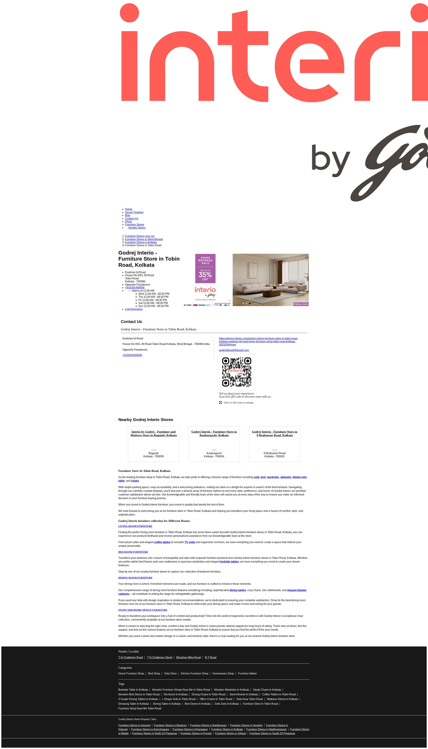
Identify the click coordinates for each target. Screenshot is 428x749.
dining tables (238, 590)
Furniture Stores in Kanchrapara (150, 729)
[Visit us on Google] (208, 742)
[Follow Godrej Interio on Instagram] (214, 742)
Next (312, 446)
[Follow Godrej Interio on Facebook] (203, 742)
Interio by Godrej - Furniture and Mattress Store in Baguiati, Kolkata (154, 433)
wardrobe (273, 477)
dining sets (300, 477)
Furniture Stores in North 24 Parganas (154, 733)
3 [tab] (250, 303)
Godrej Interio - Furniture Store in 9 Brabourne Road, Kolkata (274, 433)
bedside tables (229, 561)
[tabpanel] (246, 280)
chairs (135, 480)
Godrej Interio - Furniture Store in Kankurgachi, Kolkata (214, 433)
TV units (190, 542)
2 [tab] (246, 303)
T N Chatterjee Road (130, 657)
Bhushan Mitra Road (188, 657)
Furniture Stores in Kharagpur (190, 729)
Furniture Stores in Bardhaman (208, 725)
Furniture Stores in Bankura (170, 725)
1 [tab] (243, 303)
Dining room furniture (135, 577)
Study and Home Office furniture (142, 610)
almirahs (285, 477)
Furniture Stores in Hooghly (246, 725)
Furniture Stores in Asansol (134, 725)
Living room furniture (135, 526)
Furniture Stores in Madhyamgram (266, 729)
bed (263, 477)
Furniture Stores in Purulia (196, 733)
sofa (256, 477)
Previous (116, 446)
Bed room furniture (133, 552)
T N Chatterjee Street (159, 657)
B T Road (210, 657)
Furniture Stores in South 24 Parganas (272, 733)
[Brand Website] (224, 742)
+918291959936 (135, 287)
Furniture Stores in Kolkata (227, 729)
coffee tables (162, 542)
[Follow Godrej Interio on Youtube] (219, 742)
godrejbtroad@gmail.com (234, 350)
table (121, 480)
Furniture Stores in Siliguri (230, 733)
